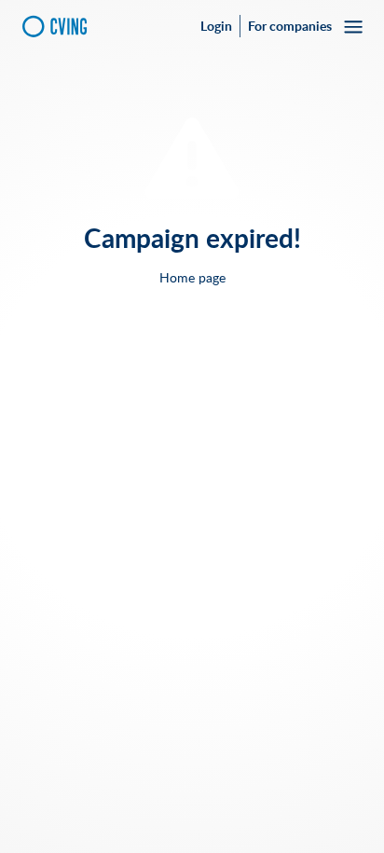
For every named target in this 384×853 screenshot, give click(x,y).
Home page (192, 277)
